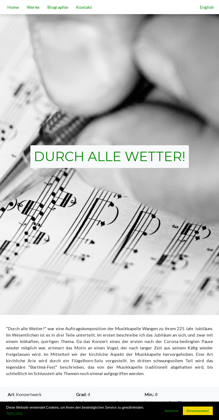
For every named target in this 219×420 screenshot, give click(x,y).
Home (14, 7)
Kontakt (85, 7)
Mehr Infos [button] (15, 413)
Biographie (58, 7)
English (207, 7)
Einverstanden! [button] (198, 411)
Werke (34, 7)
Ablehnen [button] (171, 411)
